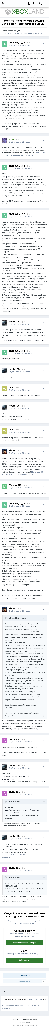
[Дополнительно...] (44, 43)
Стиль (14, 1020)
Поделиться (25, 975)
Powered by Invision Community (24, 1025)
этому (4, 176)
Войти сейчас (24, 960)
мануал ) (6, 461)
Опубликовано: (22, 45)
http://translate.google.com (22, 395)
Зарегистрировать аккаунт (24, 943)
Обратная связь (30, 1020)
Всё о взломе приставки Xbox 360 (31, 33)
